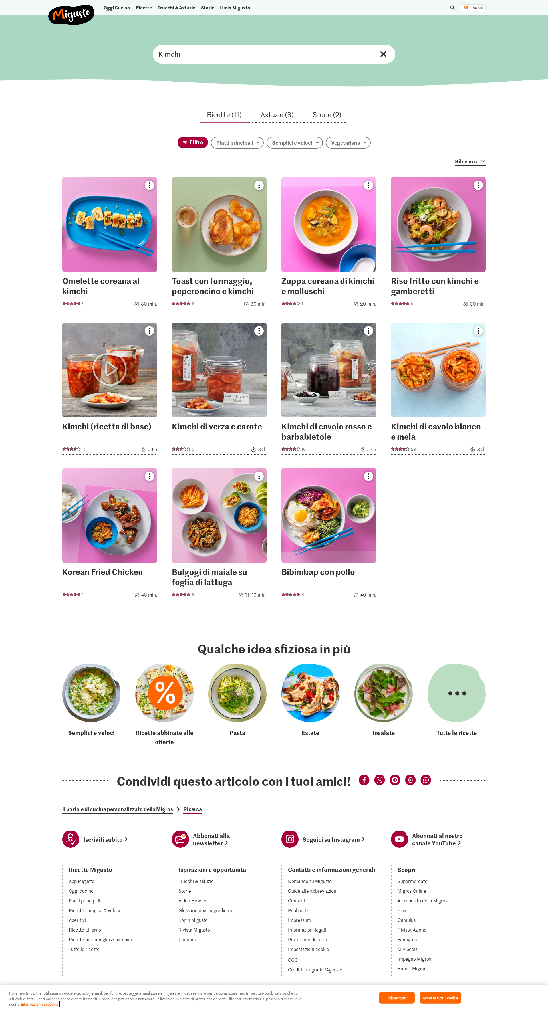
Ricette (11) (224, 114)
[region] (274, 997)
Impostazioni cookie (308, 949)
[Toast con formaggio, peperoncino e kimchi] (219, 245)
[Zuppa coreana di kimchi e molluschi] (328, 245)
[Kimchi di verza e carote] (219, 390)
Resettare (383, 54)
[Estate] (310, 705)
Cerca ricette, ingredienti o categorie (274, 54)
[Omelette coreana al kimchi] (109, 245)
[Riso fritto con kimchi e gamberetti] (438, 245)
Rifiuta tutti (397, 997)
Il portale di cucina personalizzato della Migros (117, 809)
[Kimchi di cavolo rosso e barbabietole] (328, 390)
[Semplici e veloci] (91, 705)
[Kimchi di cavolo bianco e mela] (438, 390)
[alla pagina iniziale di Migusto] (71, 10)
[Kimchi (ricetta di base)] (109, 390)
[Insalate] (383, 705)
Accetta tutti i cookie (440, 997)
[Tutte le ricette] (457, 705)
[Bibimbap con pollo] (328, 536)
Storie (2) (327, 114)
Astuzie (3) (277, 114)
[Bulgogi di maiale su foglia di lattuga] (219, 536)
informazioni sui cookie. (40, 1004)
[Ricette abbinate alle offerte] (164, 705)
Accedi (478, 8)
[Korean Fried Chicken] (109, 536)
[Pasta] (237, 705)
